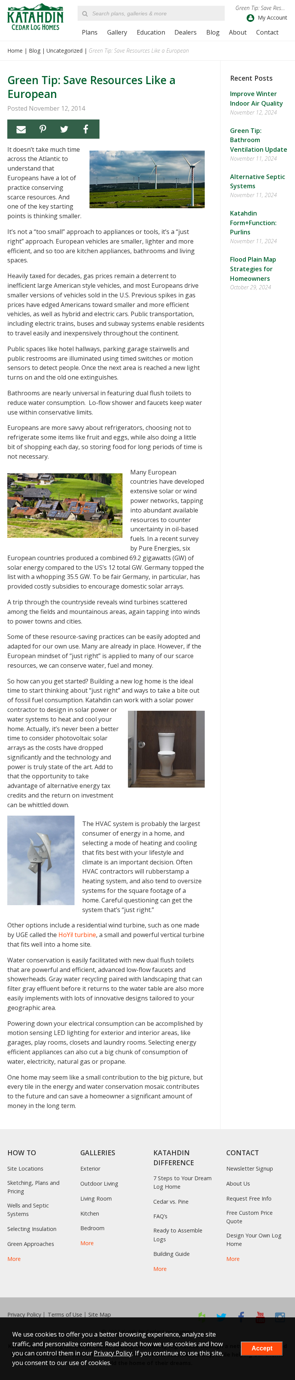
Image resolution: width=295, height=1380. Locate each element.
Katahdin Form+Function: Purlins (253, 223)
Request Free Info (249, 1198)
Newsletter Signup (249, 1168)
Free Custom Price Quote (249, 1217)
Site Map (99, 1314)
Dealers (185, 32)
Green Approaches (30, 1243)
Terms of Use (65, 1314)
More (14, 1258)
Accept (262, 1348)
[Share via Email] (21, 129)
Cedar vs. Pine (171, 1201)
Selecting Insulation (31, 1228)
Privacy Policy (24, 1314)
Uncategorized (64, 50)
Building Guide (171, 1253)
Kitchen (89, 1213)
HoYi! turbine (77, 935)
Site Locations (25, 1168)
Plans (90, 32)
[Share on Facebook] (85, 129)
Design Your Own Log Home (254, 1239)
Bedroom (92, 1228)
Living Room (96, 1198)
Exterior (90, 1168)
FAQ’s (160, 1216)
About (238, 32)
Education (151, 32)
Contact (267, 32)
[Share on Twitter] (64, 129)
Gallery (117, 32)
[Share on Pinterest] (42, 129)
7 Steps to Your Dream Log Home (182, 1182)
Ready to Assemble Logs (177, 1234)
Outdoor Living (99, 1183)
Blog (213, 32)
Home (15, 50)
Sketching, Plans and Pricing (33, 1187)
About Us (238, 1183)
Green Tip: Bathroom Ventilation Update (258, 140)
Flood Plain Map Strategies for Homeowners (253, 269)
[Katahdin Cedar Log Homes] (35, 16)
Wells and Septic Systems (28, 1209)
